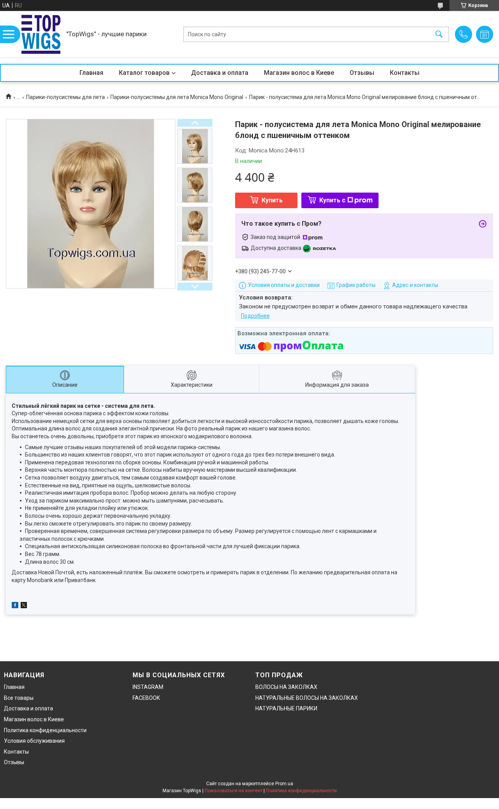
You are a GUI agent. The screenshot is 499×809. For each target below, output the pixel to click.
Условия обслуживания (34, 741)
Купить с (332, 200)
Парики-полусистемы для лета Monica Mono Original (176, 97)
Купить (272, 200)
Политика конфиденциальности (45, 730)
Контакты (404, 72)
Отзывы (362, 72)
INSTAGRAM (148, 687)
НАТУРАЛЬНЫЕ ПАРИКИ (286, 708)
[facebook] (15, 606)
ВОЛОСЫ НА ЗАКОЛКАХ (286, 687)
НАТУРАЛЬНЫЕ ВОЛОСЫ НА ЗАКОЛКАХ (306, 698)
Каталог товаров (144, 72)
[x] (24, 606)
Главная (91, 72)
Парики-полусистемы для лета (65, 97)
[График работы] (484, 34)
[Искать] (439, 34)
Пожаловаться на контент (233, 790)
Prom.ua (284, 783)
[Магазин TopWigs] (40, 34)
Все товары (19, 698)
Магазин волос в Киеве (299, 72)
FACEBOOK (146, 698)
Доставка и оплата (219, 72)
